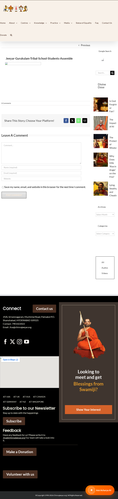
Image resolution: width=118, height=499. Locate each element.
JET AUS (26, 396)
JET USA (6, 396)
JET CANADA (39, 396)
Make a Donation (19, 452)
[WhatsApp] (78, 120)
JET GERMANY (10, 401)
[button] (11, 35)
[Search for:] (103, 72)
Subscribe (14, 421)
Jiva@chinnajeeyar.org (14, 437)
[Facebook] (66, 120)
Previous (85, 45)
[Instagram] (19, 341)
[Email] (84, 120)
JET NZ (22, 401)
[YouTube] (26, 341)
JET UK (16, 396)
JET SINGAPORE (36, 401)
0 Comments (6, 103)
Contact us (44, 308)
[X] (72, 120)
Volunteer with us (20, 474)
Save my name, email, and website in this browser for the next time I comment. (45, 186)
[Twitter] (12, 341)
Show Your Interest (88, 409)
